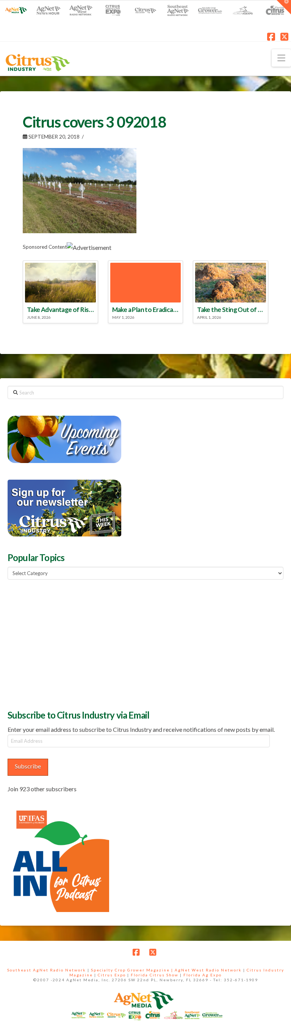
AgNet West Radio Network (208, 970)
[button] (281, 58)
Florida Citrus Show (154, 975)
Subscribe (28, 766)
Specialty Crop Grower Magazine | (133, 970)
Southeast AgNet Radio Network (46, 970)
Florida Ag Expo (202, 975)
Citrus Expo (112, 975)
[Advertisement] (64, 643)
